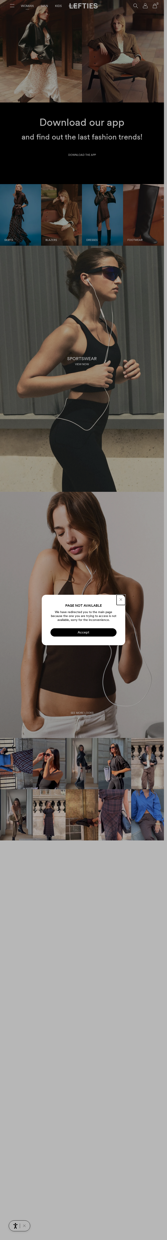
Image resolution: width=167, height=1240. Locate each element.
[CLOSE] (121, 600)
